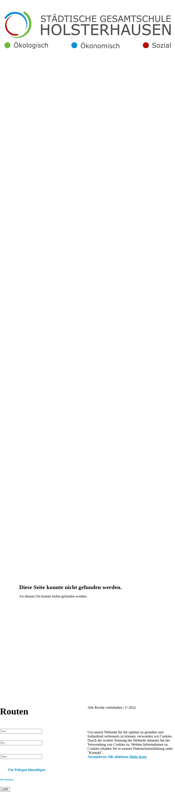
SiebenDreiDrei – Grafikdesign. (137, 724)
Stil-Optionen (6, 779)
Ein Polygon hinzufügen (26, 770)
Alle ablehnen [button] (118, 757)
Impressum (97, 716)
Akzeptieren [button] (97, 757)
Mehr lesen (138, 757)
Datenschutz (117, 716)
